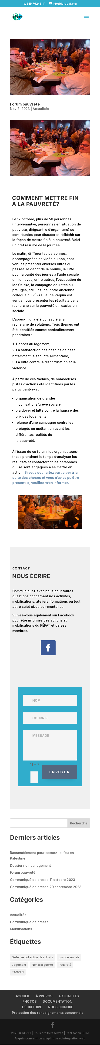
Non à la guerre (42, 964)
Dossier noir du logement (30, 865)
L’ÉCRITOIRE (32, 1007)
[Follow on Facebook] (48, 647)
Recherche (78, 823)
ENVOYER (59, 772)
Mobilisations (21, 929)
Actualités (41, 109)
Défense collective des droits (32, 957)
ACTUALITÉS (69, 996)
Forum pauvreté (25, 104)
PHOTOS (30, 1001)
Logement (19, 964)
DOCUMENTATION (57, 1001)
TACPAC (18, 972)
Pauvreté (65, 964)
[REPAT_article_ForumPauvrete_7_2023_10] (50, 529)
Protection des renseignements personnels (47, 1013)
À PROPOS (44, 996)
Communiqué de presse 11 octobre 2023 (42, 880)
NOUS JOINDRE (60, 1007)
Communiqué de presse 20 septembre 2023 (45, 887)
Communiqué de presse (29, 922)
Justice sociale (69, 957)
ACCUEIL (23, 996)
